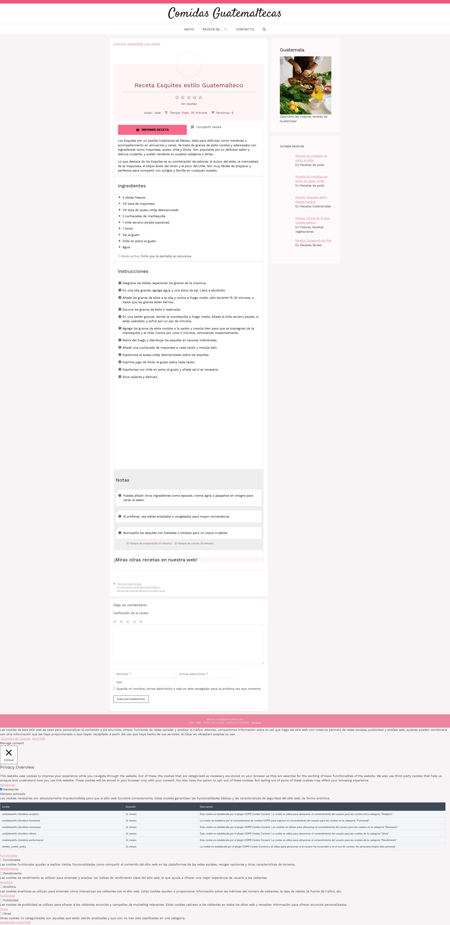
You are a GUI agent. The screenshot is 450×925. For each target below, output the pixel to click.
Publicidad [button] (7, 895)
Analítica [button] (6, 882)
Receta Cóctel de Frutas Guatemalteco (138, 587)
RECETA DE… (212, 29)
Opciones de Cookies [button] (15, 738)
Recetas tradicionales (130, 583)
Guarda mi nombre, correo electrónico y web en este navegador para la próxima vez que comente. (189, 688)
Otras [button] (4, 909)
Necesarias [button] (7, 785)
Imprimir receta (124, 44)
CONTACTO (245, 29)
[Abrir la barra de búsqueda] (264, 29)
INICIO (189, 29)
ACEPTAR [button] (38, 738)
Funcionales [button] (8, 855)
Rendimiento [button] (9, 869)
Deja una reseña (148, 44)
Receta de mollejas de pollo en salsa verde (141, 590)
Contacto (256, 722)
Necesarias (11, 789)
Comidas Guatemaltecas (225, 14)
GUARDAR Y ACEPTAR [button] (15, 922)
